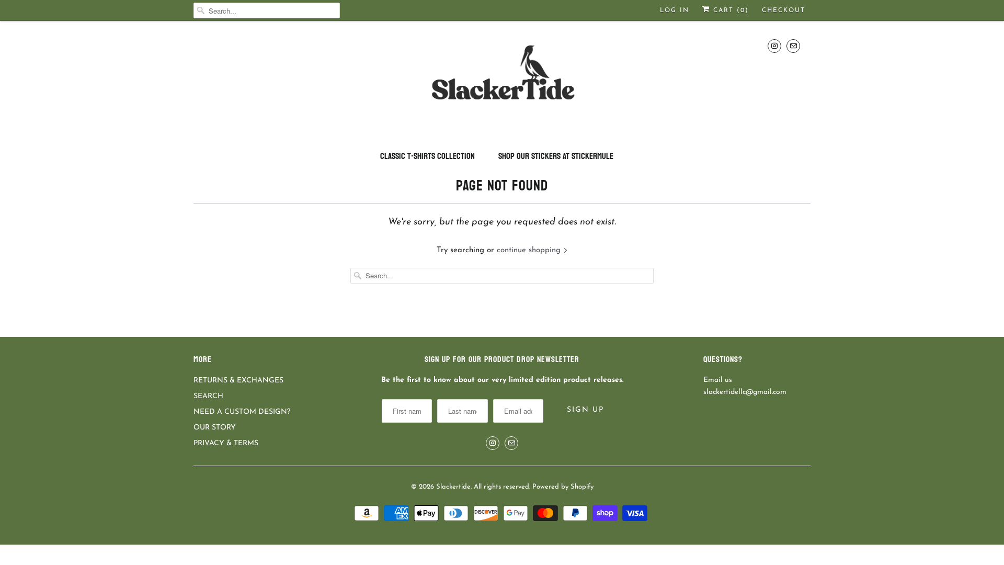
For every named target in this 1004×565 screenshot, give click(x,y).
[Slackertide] (502, 81)
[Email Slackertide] (793, 46)
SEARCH (208, 396)
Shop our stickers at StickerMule (555, 156)
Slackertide (453, 486)
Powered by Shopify (563, 486)
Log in (674, 10)
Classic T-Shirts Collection (427, 156)
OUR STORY (214, 428)
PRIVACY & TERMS (225, 443)
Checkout (783, 10)
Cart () (729, 10)
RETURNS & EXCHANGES (238, 381)
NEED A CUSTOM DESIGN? (241, 412)
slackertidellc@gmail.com (744, 392)
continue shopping (530, 250)
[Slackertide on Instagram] (774, 46)
